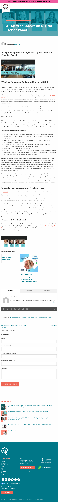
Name (3, 338)
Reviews (3, 468)
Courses (3, 463)
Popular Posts (47, 290)
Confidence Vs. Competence (16, 430)
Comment (4, 368)
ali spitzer (23, 317)
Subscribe (6, 492)
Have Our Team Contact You (29, 471)
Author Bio (10, 290)
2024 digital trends (15, 317)
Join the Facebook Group (13, 483)
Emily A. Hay (11, 43)
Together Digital (33, 317)
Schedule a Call (27, 467)
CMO (27, 317)
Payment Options (6, 472)
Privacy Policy (39, 499)
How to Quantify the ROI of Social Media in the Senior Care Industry (28, 411)
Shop (2, 474)
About (3, 461)
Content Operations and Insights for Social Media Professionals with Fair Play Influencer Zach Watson (15, 326)
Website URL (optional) (8, 360)
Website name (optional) (8, 353)
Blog (2, 466)
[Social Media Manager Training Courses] (5, 7)
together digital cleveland (46, 317)
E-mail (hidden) (6, 345)
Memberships (5, 464)
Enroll (3, 469)
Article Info (29, 290)
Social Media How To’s (14, 316)
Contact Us (4, 471)
